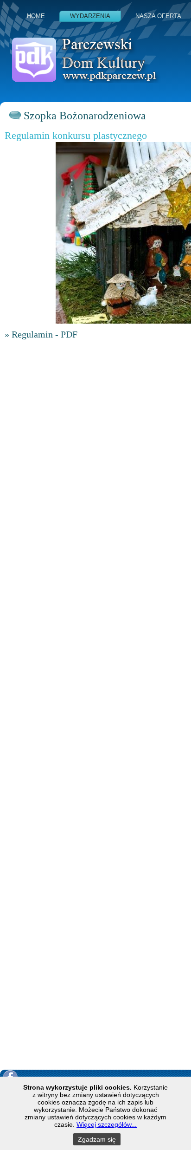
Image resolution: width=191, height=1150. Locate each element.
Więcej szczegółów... (106, 1124)
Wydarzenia (90, 16)
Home (36, 16)
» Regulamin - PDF (41, 334)
